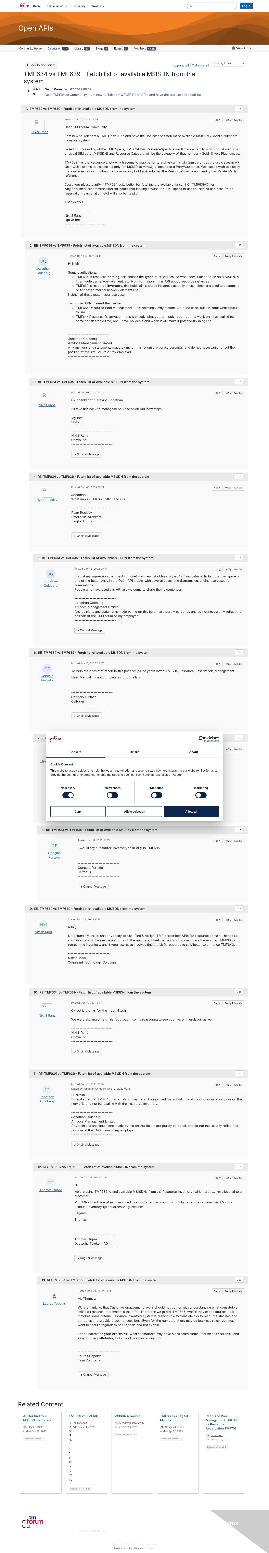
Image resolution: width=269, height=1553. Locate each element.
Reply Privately (233, 119)
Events (120, 48)
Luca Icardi (217, 1435)
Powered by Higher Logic (134, 1548)
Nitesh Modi (43, 932)
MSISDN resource (127, 1416)
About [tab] (193, 752)
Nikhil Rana (39, 132)
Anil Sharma (80, 1422)
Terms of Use (202, 1534)
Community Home (30, 48)
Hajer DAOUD (36, 1427)
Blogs (101, 48)
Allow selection (134, 811)
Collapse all (200, 65)
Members (144, 48)
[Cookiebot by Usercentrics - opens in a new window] (201, 739)
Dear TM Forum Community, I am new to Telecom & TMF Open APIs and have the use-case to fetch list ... (124, 95)
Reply (217, 119)
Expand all (181, 65)
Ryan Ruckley (47, 500)
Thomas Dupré (50, 1190)
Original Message (87, 454)
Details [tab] (134, 752)
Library (81, 48)
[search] (191, 6)
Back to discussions (42, 65)
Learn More (143, 1534)
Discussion (57, 48)
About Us (199, 1530)
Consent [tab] (75, 752)
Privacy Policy (202, 1538)
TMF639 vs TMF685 (84, 1416)
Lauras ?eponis (54, 1303)
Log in (246, 5)
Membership (144, 1530)
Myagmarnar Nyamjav (131, 1422)
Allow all (191, 811)
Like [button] (239, 108)
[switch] (112, 795)
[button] (57, 6)
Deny (78, 811)
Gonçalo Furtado (174, 1427)
